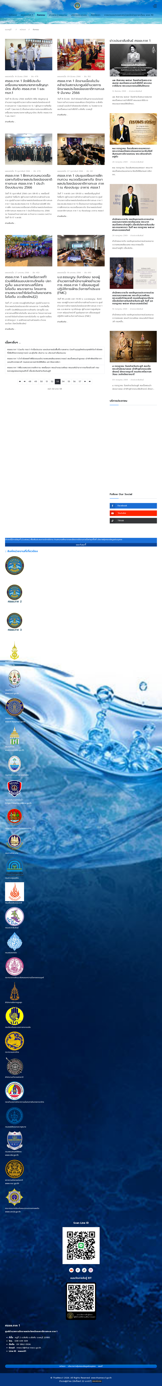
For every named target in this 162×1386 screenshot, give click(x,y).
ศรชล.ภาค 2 (9, 605)
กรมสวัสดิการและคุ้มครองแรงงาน (18, 828)
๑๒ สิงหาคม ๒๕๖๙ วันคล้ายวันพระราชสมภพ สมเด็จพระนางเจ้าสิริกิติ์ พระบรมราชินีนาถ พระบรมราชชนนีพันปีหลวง (132, 82)
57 (80, 381)
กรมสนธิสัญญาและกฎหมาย (15, 1127)
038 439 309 (21, 1340)
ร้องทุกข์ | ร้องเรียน (132, 452)
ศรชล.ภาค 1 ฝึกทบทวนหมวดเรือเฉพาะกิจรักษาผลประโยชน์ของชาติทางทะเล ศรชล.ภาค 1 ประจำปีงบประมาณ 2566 (28, 181)
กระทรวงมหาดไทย (12, 1052)
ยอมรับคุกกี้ (81, 545)
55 (69, 381)
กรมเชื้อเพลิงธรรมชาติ (13, 903)
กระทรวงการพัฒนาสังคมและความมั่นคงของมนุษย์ (24, 977)
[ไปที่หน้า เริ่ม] (19, 381)
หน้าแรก (62, 1366)
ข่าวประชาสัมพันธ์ (135, 91)
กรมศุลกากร (9, 746)
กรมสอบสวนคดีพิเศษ (13, 1151)
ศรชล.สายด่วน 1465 (133, 413)
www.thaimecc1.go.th (101, 1377)
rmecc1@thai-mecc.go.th (29, 1347)
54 (63, 381)
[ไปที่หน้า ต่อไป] (85, 381)
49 (35, 381)
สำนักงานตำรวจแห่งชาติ (14, 1077)
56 (74, 381)
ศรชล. (7, 576)
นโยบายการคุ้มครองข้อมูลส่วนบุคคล (82, 1366)
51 (47, 381)
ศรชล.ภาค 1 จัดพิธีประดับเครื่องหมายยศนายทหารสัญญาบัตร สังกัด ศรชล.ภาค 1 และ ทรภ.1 (26, 86)
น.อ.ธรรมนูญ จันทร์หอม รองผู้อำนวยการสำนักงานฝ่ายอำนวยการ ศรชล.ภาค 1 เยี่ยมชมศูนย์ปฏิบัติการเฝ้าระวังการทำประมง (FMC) (78, 285)
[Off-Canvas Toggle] (155, 6)
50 (41, 381)
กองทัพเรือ (9, 661)
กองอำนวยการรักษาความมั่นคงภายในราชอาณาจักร (24, 1102)
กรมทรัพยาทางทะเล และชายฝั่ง (17, 775)
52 (52, 381)
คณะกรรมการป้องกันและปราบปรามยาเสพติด (22, 1208)
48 (29, 381)
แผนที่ (100, 1366)
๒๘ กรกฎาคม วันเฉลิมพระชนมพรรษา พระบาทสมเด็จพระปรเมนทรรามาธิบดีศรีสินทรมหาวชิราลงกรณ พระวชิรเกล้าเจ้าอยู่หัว (132, 152)
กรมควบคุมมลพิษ (12, 878)
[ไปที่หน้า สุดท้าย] (89, 381)
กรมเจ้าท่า (8, 690)
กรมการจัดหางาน (11, 853)
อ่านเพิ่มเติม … (10, 121)
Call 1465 (120, 427)
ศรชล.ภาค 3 (9, 633)
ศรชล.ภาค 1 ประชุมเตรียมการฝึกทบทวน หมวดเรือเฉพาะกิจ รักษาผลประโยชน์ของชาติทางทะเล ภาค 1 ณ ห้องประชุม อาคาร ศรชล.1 (80, 181)
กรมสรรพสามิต (11, 952)
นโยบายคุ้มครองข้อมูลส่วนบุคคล (109, 539)
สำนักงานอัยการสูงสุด (13, 1002)
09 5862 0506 (23, 1344)
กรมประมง (9, 718)
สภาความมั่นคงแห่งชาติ (14, 1180)
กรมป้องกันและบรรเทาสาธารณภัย (18, 1027)
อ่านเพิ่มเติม (117, 469)
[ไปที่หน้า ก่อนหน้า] (24, 381)
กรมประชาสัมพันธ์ (11, 927)
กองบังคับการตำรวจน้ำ (14, 800)
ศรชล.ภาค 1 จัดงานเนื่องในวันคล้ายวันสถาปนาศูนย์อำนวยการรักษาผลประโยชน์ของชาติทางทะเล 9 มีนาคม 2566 (80, 86)
